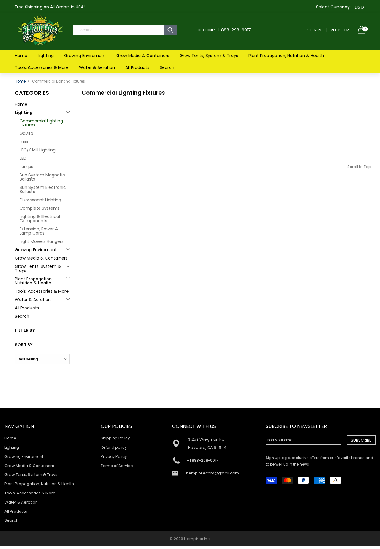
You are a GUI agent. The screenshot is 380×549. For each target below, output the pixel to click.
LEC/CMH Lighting (38, 150)
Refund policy (114, 447)
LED (23, 158)
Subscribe (361, 440)
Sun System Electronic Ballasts (43, 189)
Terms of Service (117, 466)
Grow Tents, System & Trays (209, 55)
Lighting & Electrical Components (40, 218)
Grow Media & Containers (142, 55)
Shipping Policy (115, 438)
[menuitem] (21, 55)
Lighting (46, 55)
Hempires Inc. (197, 539)
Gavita (26, 133)
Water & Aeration (97, 67)
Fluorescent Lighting (40, 200)
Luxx (24, 142)
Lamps (26, 166)
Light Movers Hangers (42, 241)
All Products (137, 67)
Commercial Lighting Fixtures (41, 123)
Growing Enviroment (85, 55)
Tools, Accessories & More (42, 67)
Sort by (23, 345)
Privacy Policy (114, 456)
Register (340, 30)
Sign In (314, 30)
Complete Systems (40, 208)
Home (21, 55)
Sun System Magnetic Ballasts (42, 177)
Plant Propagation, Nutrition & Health (286, 55)
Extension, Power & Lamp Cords (39, 231)
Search (167, 67)
